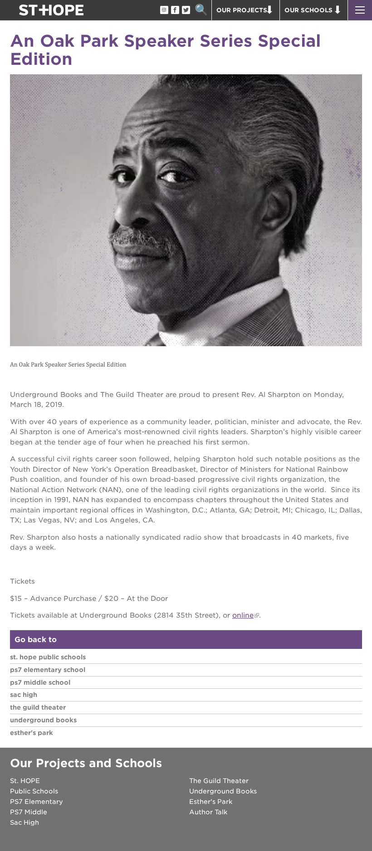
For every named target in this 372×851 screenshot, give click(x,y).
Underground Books (43, 720)
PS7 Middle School (40, 682)
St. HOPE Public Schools (48, 657)
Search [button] (201, 10)
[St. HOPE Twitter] (185, 10)
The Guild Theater (38, 707)
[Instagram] (163, 10)
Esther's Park (31, 732)
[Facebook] (174, 10)
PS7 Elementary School (47, 669)
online (243, 615)
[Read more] (186, 211)
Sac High (23, 694)
